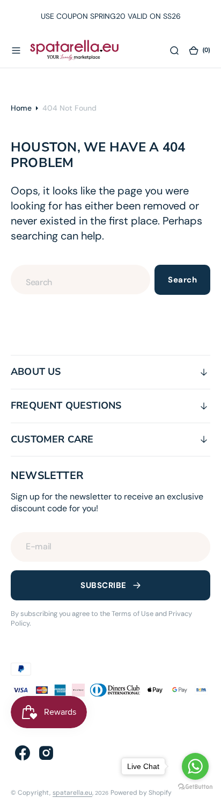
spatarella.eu (72, 792)
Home (21, 108)
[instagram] (46, 753)
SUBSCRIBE (103, 585)
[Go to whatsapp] (195, 766)
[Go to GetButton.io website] (195, 787)
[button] (16, 50)
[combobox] (80, 279)
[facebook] (22, 753)
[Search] (174, 50)
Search (182, 279)
